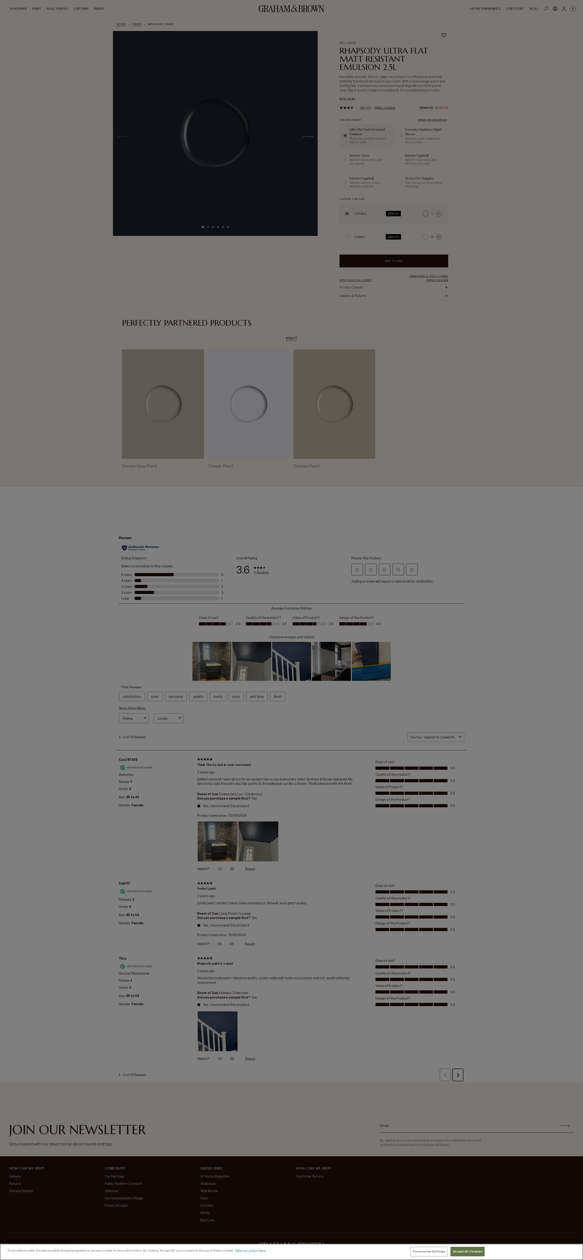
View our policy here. (250, 1250)
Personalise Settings (429, 1251)
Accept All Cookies (467, 1251)
